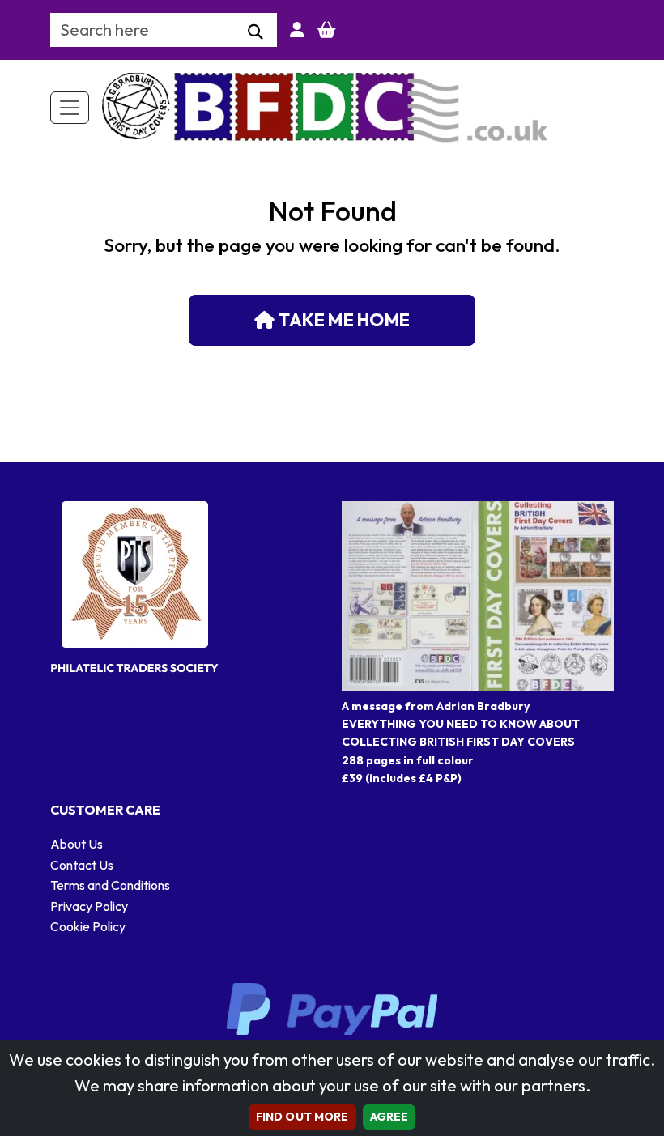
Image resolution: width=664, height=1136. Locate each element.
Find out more (302, 1116)
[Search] (255, 32)
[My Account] (297, 30)
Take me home (342, 319)
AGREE (389, 1116)
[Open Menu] (69, 107)
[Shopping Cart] (326, 30)
